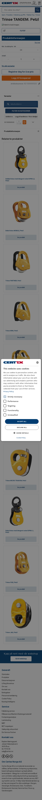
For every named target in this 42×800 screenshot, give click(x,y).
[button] (21, 433)
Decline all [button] (22, 427)
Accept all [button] (21, 421)
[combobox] (37, 362)
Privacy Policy (8, 391)
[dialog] (21, 400)
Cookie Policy (21, 438)
